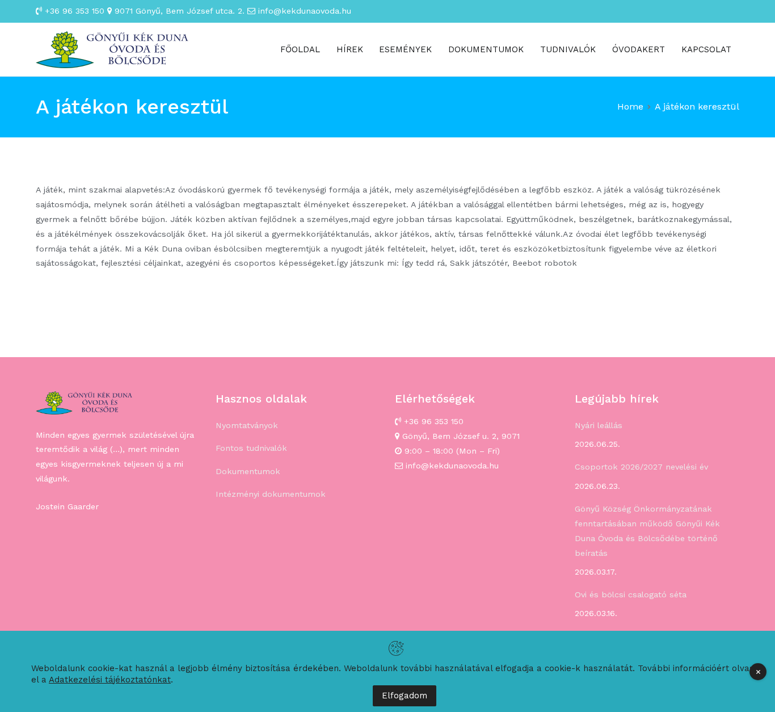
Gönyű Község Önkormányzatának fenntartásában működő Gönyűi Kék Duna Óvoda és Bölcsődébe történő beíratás (647, 531)
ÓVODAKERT (638, 49)
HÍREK (349, 49)
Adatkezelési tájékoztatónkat (110, 680)
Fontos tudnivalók (251, 448)
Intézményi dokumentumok (271, 494)
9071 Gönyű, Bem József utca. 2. (178, 10)
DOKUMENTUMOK (486, 49)
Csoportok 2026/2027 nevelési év (641, 466)
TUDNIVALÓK (568, 49)
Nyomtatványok (247, 425)
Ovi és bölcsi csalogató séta (630, 594)
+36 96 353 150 (73, 10)
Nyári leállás (598, 425)
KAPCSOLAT (706, 49)
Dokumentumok (248, 471)
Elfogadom (404, 695)
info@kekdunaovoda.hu (303, 10)
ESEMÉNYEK (405, 49)
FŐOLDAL (300, 49)
